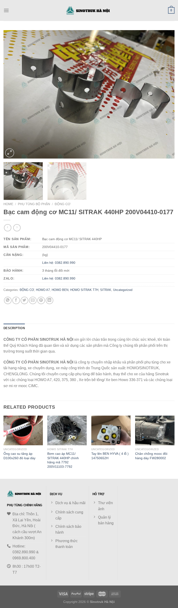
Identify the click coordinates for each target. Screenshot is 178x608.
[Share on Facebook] (16, 300)
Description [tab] (14, 328)
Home (8, 204)
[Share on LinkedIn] (49, 300)
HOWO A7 (43, 290)
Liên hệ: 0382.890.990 (58, 262)
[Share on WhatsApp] (8, 300)
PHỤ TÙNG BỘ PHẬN (34, 204)
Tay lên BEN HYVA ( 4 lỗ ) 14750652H (110, 456)
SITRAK (105, 290)
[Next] (165, 94)
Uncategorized (122, 290)
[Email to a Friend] (33, 300)
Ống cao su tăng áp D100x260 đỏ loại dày (19, 456)
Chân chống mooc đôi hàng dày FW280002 (151, 456)
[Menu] (6, 10)
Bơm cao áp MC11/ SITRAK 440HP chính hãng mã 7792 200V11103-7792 (63, 460)
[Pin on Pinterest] (41, 300)
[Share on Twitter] (24, 300)
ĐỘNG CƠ (62, 204)
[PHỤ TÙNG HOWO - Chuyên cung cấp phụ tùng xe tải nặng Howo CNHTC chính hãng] (89, 10)
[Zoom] (9, 152)
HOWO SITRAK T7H (84, 290)
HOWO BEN (60, 290)
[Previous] (13, 94)
